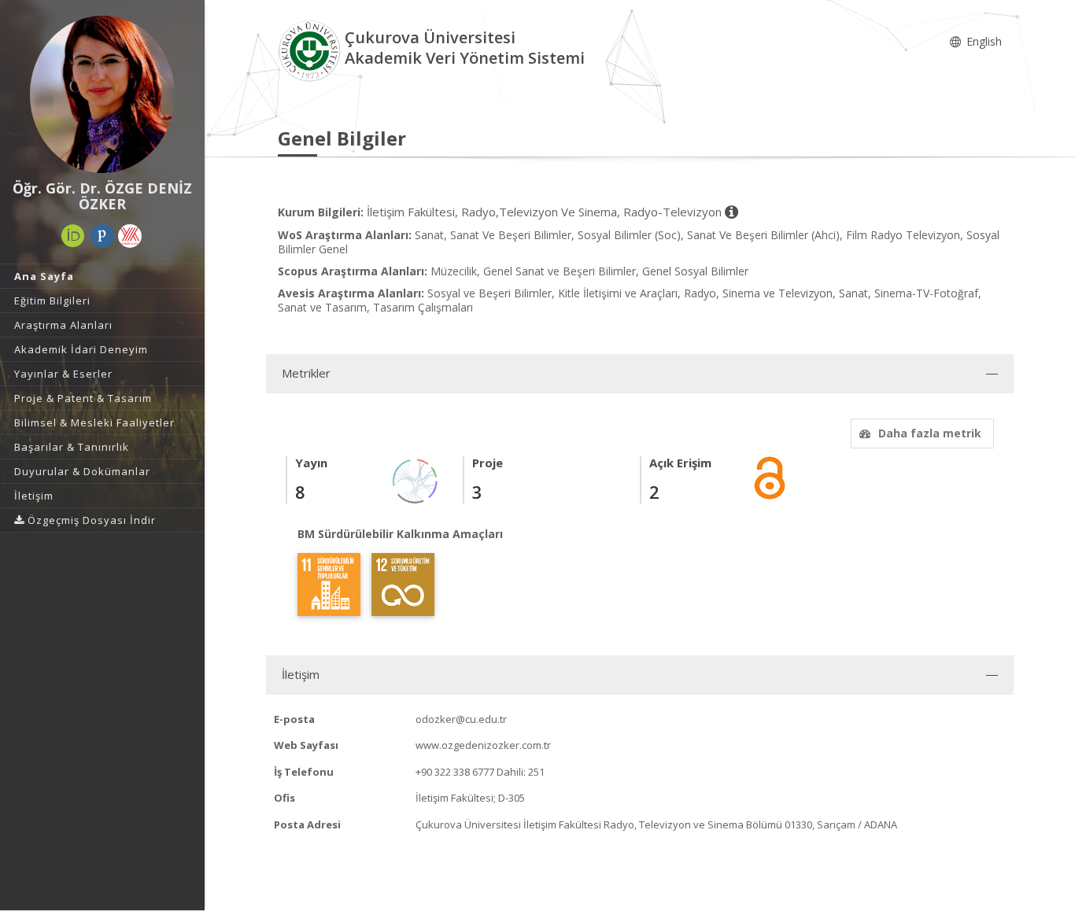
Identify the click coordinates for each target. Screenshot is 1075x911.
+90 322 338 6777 (455, 772)
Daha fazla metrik (929, 433)
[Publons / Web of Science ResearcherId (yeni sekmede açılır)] (102, 236)
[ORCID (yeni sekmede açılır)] (73, 236)
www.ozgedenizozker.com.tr (483, 745)
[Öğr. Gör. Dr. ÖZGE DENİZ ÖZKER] (102, 94)
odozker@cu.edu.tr (461, 719)
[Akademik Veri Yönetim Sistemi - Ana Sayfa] (311, 49)
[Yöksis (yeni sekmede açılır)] (130, 236)
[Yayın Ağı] (415, 479)
